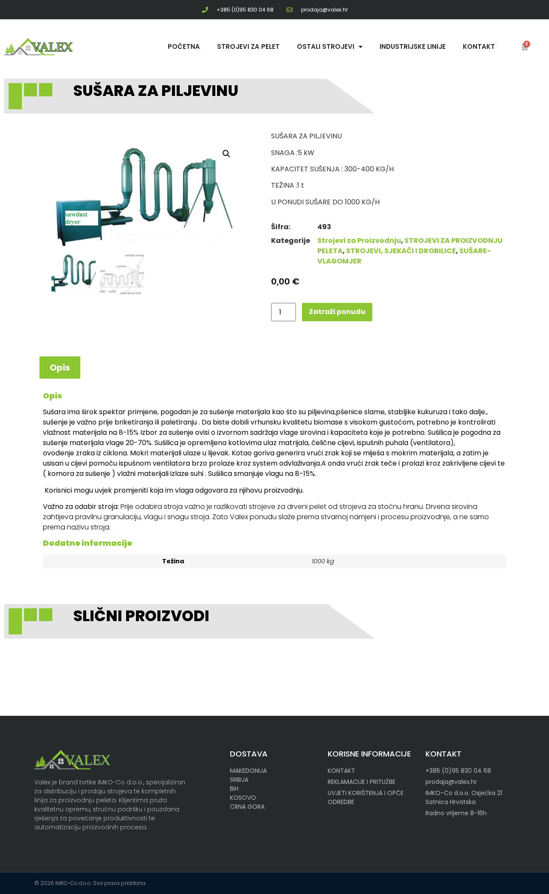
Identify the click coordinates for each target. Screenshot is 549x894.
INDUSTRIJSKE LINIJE (413, 46)
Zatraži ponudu (337, 312)
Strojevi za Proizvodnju (359, 240)
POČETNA (184, 46)
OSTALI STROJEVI (325, 46)
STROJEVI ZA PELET (248, 46)
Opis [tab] (60, 368)
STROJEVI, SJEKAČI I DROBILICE (401, 251)
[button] (226, 153)
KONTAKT (479, 46)
